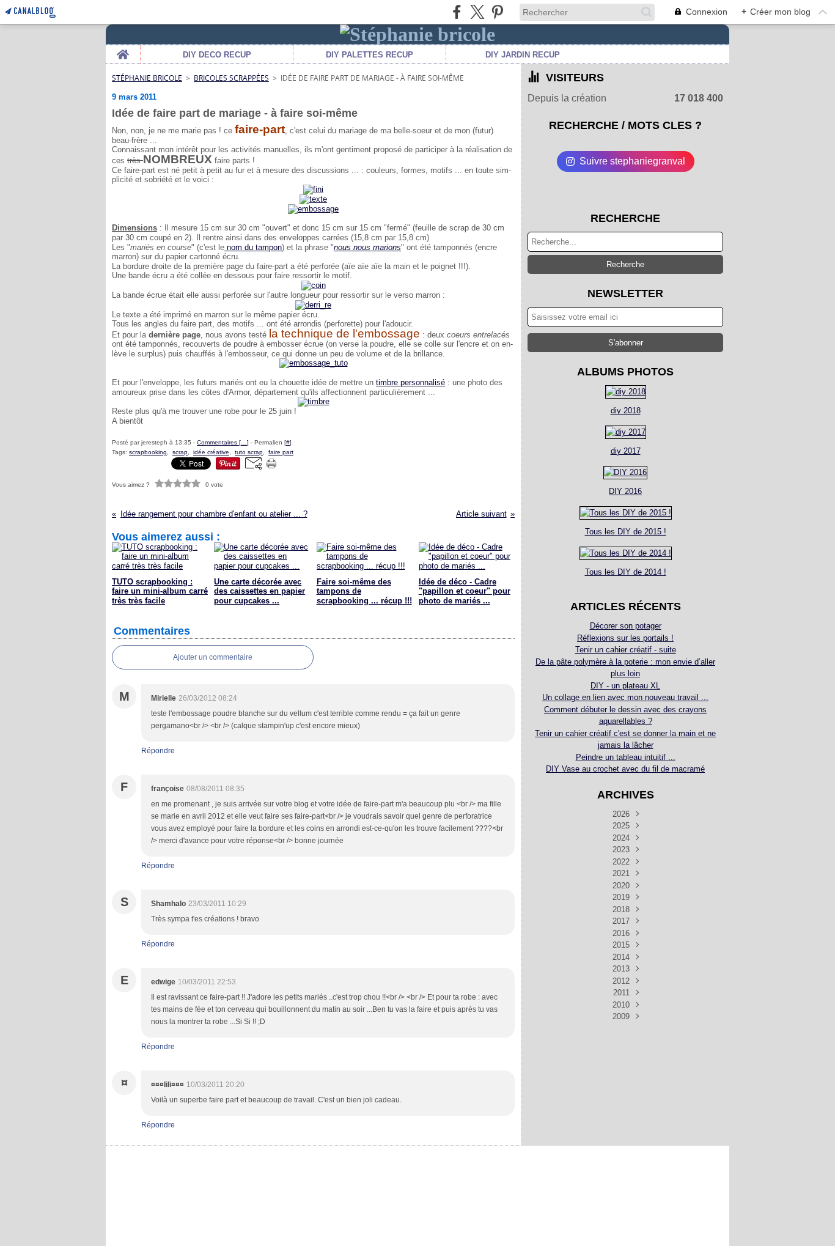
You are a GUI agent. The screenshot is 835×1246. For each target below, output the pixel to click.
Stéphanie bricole (147, 78)
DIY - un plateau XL (625, 685)
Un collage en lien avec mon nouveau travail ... (625, 697)
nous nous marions (367, 247)
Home (123, 49)
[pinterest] (497, 12)
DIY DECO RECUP (217, 55)
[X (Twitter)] (477, 12)
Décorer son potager (625, 625)
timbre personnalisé (410, 382)
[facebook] (457, 12)
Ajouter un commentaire (212, 657)
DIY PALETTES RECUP (369, 55)
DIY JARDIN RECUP (522, 55)
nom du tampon (253, 247)
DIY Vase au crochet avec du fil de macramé (625, 768)
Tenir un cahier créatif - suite (625, 649)
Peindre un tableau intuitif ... (625, 757)
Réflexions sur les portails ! (625, 638)
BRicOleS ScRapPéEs (231, 78)
